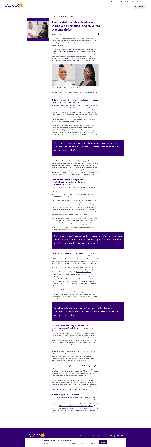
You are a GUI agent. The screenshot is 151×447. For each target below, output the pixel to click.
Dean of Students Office (59, 51)
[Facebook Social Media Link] (115, 436)
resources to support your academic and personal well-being (79, 397)
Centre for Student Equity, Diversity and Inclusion (76, 281)
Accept (103, 442)
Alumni (133, 2)
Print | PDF (95, 34)
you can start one (64, 299)
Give (138, 2)
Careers (95, 436)
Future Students (115, 2)
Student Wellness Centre (83, 272)
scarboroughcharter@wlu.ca (67, 413)
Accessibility (88, 436)
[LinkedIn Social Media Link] (118, 436)
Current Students (125, 2)
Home (54, 16)
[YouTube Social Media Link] (122, 436)
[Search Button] (135, 7)
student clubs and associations (73, 290)
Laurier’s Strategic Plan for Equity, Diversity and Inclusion (77, 60)
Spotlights (71, 16)
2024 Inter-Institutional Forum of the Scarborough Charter (76, 406)
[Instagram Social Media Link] (111, 436)
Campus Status (79, 436)
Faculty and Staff (102, 436)
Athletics (143, 2)
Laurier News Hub (63, 16)
